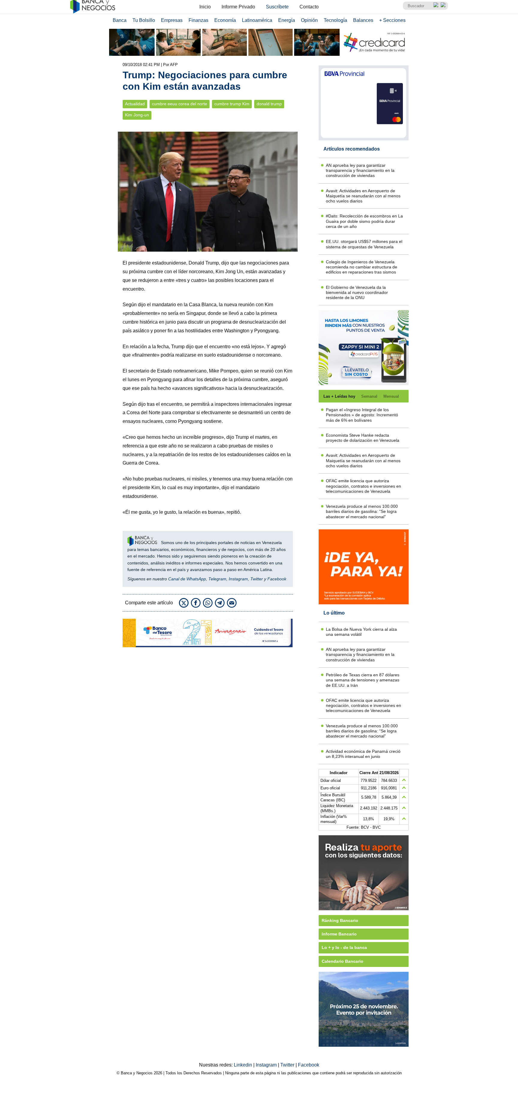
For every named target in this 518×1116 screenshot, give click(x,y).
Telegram (217, 578)
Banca (120, 20)
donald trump (269, 104)
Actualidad (135, 104)
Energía (286, 20)
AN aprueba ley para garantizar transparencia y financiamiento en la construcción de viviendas (360, 170)
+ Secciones (392, 20)
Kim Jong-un (137, 115)
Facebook (276, 578)
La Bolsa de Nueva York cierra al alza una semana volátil (361, 632)
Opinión (309, 20)
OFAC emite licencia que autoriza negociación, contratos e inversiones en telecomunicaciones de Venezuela (363, 486)
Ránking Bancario (340, 920)
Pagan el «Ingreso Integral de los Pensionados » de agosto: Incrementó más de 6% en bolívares (362, 415)
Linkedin (243, 1064)
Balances (363, 20)
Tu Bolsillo (143, 20)
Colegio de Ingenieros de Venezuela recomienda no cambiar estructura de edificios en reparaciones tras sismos (361, 267)
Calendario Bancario (342, 961)
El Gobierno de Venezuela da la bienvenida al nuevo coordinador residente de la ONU (357, 292)
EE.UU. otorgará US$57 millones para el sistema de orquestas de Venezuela (364, 244)
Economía (225, 20)
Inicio (205, 6)
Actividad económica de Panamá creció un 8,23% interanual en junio (363, 754)
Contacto (309, 6)
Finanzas (198, 20)
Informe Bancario (339, 934)
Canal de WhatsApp (187, 578)
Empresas (172, 20)
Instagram (238, 578)
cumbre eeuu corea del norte (179, 104)
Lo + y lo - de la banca (344, 947)
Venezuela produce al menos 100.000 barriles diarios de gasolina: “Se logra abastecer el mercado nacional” (362, 511)
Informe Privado (238, 6)
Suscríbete (277, 6)
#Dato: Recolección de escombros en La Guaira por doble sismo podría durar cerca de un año (364, 221)
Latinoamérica (257, 20)
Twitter (256, 578)
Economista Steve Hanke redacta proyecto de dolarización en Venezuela (362, 438)
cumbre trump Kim (231, 104)
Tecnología (335, 20)
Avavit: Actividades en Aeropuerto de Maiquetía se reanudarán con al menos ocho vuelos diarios (363, 196)
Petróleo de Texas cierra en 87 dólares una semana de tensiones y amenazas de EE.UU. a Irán (362, 680)
